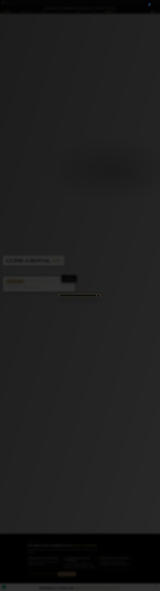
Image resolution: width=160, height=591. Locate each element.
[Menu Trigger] (149, 4)
